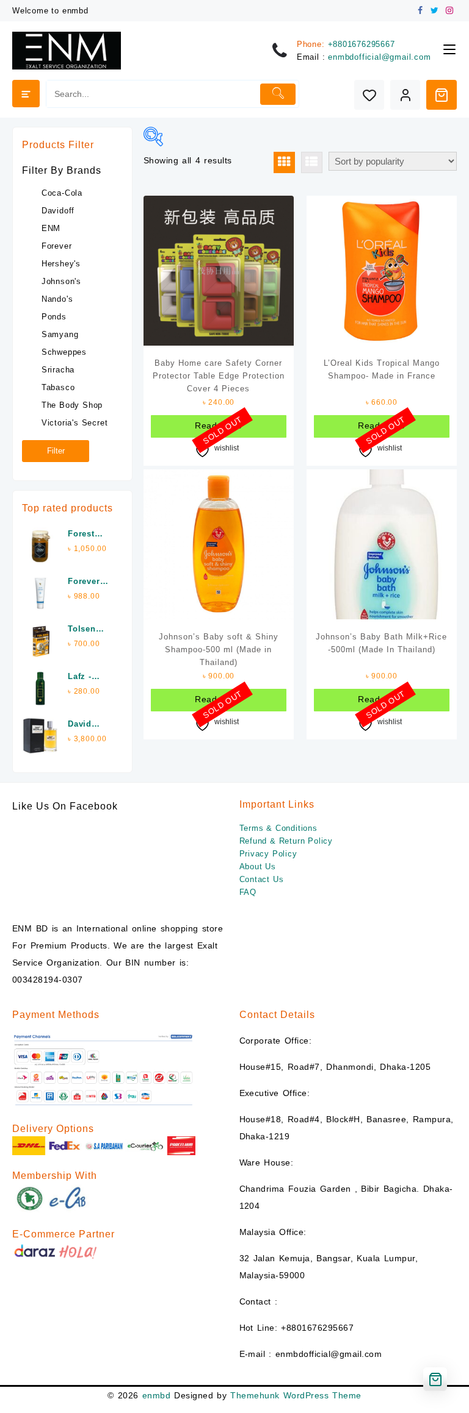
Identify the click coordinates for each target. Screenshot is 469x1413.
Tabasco (58, 387)
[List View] (311, 162)
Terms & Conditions (278, 828)
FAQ (247, 892)
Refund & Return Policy (286, 840)
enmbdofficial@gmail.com (379, 57)
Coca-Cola (62, 193)
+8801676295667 (361, 44)
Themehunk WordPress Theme (295, 1395)
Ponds (54, 316)
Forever (57, 246)
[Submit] (278, 94)
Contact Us (261, 879)
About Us (257, 866)
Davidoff (58, 210)
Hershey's (61, 263)
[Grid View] (284, 162)
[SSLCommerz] (103, 1069)
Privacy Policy (268, 853)
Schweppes (64, 352)
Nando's (57, 299)
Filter (56, 450)
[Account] (405, 95)
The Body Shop (72, 405)
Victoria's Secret (75, 422)
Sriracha (58, 369)
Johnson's (61, 281)
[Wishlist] (369, 95)
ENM (51, 228)
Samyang (60, 334)
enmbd (156, 1395)
